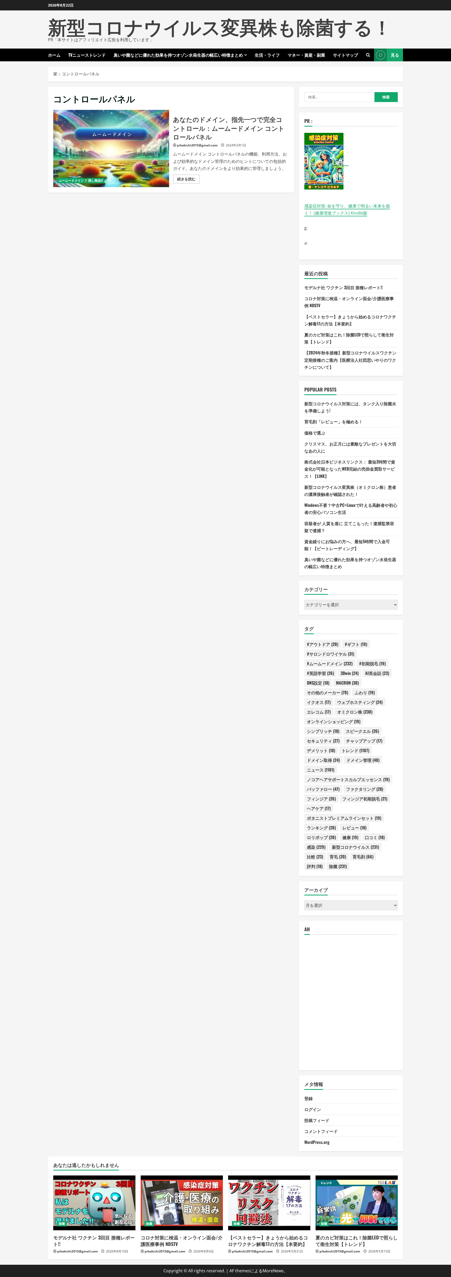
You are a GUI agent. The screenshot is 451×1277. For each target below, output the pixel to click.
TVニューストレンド (87, 55)
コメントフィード (321, 1131)
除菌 (338, 866)
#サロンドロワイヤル (330, 654)
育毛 (338, 856)
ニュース (320, 770)
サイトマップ (345, 55)
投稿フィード (316, 1120)
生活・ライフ (267, 55)
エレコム (319, 712)
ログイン (312, 1109)
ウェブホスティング (360, 702)
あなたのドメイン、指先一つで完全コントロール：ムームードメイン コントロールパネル (111, 148)
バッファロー (323, 789)
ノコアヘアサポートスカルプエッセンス (348, 779)
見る (395, 55)
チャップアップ (364, 741)
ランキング (321, 827)
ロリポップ (321, 837)
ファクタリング (364, 789)
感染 (316, 847)
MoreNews (273, 1271)
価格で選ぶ (314, 433)
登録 (308, 1098)
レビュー (354, 827)
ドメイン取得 (323, 760)
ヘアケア (319, 808)
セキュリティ (323, 741)
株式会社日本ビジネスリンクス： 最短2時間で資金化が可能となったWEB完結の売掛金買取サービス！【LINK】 (349, 469)
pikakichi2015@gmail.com (197, 145)
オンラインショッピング (333, 721)
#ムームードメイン (330, 663)
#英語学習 (320, 673)
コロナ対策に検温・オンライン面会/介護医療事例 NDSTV (182, 1240)
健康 (350, 837)
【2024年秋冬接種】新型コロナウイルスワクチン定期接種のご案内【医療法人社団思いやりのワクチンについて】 (350, 359)
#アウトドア (322, 644)
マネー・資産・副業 (306, 55)
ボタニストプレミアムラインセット (344, 818)
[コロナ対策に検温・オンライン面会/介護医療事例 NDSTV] (182, 1202)
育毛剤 (363, 856)
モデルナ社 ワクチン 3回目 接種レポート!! (343, 287)
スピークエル (362, 731)
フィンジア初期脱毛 (364, 798)
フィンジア (321, 798)
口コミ (375, 837)
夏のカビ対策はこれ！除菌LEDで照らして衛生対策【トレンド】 (357, 1240)
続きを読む (188, 179)
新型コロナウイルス (355, 847)
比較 (315, 856)
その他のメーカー (327, 692)
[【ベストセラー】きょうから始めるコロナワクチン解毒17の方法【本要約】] (269, 1202)
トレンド (355, 750)
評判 (315, 866)
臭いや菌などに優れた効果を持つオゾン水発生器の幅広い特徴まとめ (178, 55)
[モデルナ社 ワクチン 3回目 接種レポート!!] (94, 1202)
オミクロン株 (354, 712)
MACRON (347, 683)
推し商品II (95, 180)
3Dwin (350, 673)
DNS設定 (318, 683)
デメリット (321, 750)
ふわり (365, 692)
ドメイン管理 (362, 760)
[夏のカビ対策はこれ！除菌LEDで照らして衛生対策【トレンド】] (357, 1202)
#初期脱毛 (372, 663)
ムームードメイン (71, 180)
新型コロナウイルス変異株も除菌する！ (219, 26)
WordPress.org (316, 1142)
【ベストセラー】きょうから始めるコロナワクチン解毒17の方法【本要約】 (268, 1240)
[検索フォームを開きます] (368, 55)
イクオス (319, 702)
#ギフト (356, 644)
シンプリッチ (323, 731)
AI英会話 (377, 673)
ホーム (54, 55)
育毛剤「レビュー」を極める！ (333, 421)
